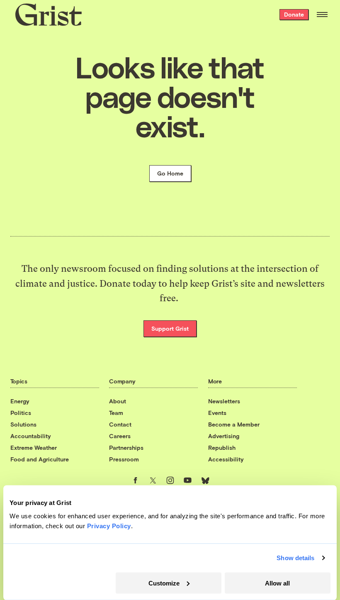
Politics (20, 412)
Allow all (277, 582)
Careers (120, 435)
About (117, 401)
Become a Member (234, 424)
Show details (295, 557)
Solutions (23, 424)
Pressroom (124, 459)
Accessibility (226, 459)
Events (217, 412)
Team (116, 412)
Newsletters (224, 401)
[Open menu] (322, 14)
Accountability (30, 435)
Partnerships (126, 447)
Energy (19, 401)
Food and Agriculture (39, 459)
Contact (120, 424)
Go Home (170, 173)
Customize (164, 582)
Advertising (223, 435)
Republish (222, 447)
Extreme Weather (33, 447)
